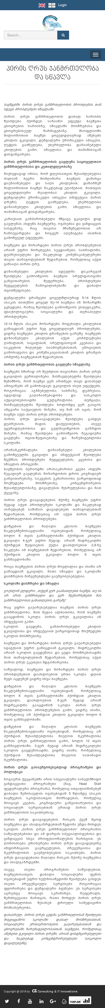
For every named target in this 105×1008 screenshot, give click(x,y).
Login (62, 5)
